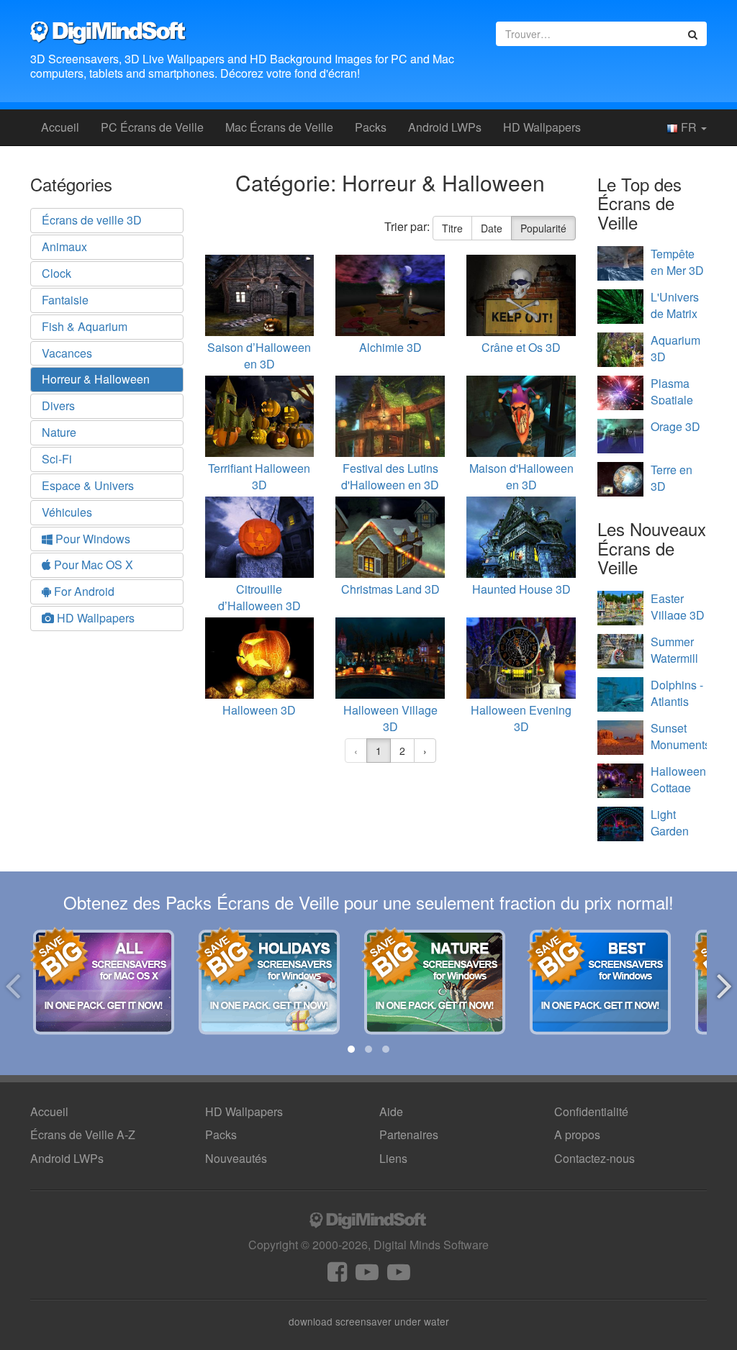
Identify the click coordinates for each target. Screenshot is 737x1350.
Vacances (67, 353)
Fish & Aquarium (84, 326)
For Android (82, 591)
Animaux (64, 246)
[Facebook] (337, 1275)
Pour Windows (91, 538)
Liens (393, 1158)
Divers (58, 405)
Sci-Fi (57, 458)
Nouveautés (236, 1158)
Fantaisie (65, 299)
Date (491, 228)
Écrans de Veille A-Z (82, 1134)
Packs (370, 127)
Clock (56, 273)
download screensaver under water (369, 1321)
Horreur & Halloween (96, 379)
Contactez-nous (594, 1158)
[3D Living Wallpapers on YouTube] (398, 1275)
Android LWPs (444, 127)
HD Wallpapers (542, 127)
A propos (577, 1134)
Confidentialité (591, 1111)
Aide (391, 1111)
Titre (452, 228)
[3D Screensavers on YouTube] (367, 1275)
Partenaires (408, 1134)
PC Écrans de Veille (152, 127)
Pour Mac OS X (92, 564)
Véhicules (67, 512)
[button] (351, 1049)
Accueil (60, 127)
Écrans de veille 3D (92, 220)
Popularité (543, 228)
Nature (59, 432)
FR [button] (689, 127)
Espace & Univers (88, 485)
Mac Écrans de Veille (279, 127)
